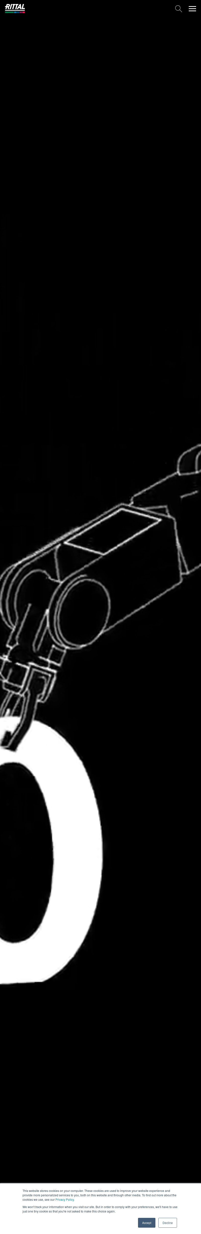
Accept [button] (146, 1223)
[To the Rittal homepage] (15, 12)
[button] (192, 8)
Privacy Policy (64, 1199)
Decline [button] (168, 1223)
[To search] (105, 8)
